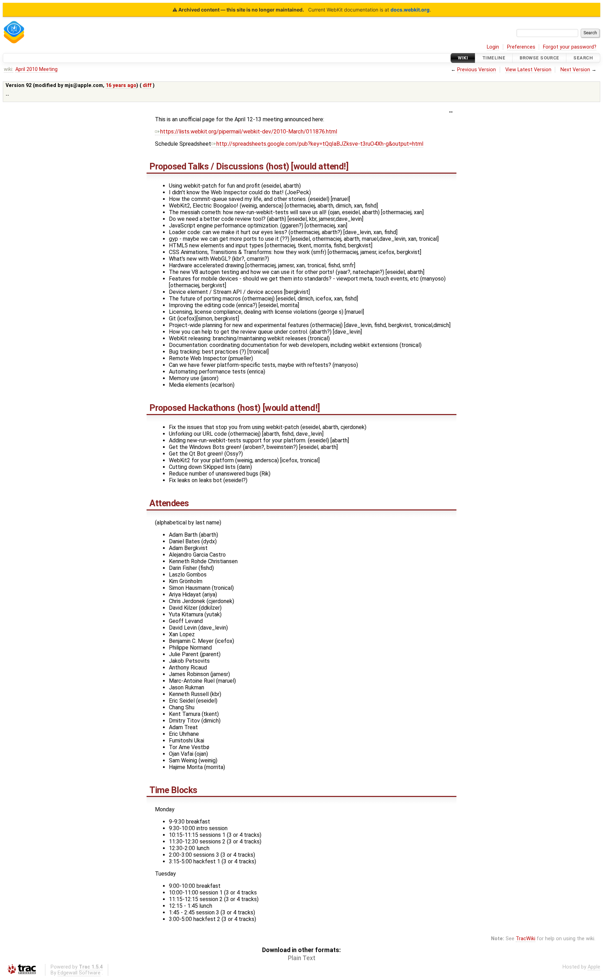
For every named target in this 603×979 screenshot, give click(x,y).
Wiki (463, 57)
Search (583, 57)
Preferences (521, 47)
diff (147, 85)
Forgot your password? (569, 47)
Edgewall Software (79, 973)
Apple (594, 967)
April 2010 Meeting (36, 69)
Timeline (493, 57)
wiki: (8, 69)
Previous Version (476, 70)
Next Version (575, 70)
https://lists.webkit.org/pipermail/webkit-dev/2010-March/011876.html (248, 131)
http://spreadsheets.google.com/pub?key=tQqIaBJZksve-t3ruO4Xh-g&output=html (319, 143)
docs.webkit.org (410, 10)
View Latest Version (528, 70)
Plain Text (301, 958)
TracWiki (525, 939)
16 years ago (121, 85)
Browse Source (539, 57)
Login (493, 47)
